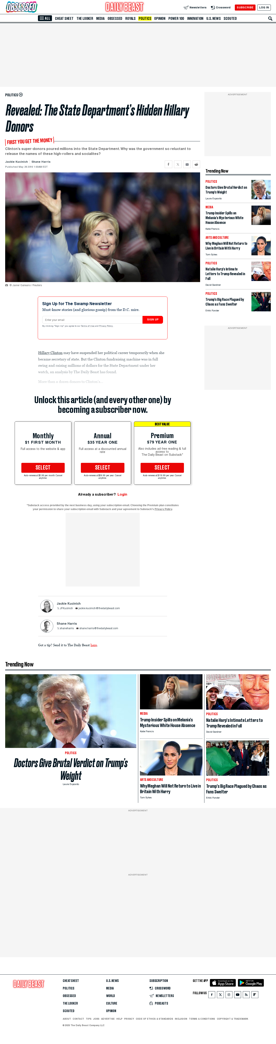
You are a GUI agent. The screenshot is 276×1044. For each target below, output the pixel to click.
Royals (130, 18)
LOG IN (264, 7)
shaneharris (67, 628)
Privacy (129, 1018)
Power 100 (176, 18)
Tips (88, 1018)
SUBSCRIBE (245, 7)
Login (122, 494)
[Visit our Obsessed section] (35, 7)
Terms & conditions (202, 1018)
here (94, 645)
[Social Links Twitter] (220, 995)
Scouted (230, 18)
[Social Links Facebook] (211, 995)
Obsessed (115, 18)
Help (119, 1018)
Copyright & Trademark (232, 1018)
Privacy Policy (106, 326)
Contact (78, 1018)
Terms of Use (88, 326)
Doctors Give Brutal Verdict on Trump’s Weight (71, 769)
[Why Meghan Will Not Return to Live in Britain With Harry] (261, 254)
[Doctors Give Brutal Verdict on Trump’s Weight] (261, 198)
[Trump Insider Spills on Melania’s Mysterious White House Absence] (261, 224)
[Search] (270, 18)
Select (43, 468)
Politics (145, 18)
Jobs (96, 1018)
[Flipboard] (254, 995)
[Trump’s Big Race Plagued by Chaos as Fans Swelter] (261, 310)
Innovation (195, 18)
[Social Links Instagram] (229, 995)
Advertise (108, 1018)
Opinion (159, 18)
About (67, 1018)
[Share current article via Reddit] (196, 164)
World (110, 996)
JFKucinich (66, 608)
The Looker (85, 18)
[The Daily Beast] (124, 7)
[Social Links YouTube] (237, 995)
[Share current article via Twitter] (178, 164)
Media (100, 18)
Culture (111, 1003)
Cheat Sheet (64, 18)
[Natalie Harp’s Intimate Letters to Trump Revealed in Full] (261, 280)
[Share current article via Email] (187, 164)
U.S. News (213, 18)
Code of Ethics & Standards (154, 1018)
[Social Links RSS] (246, 995)
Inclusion (181, 1018)
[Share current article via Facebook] (168, 164)
